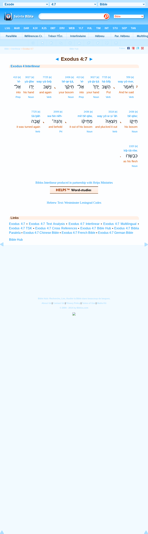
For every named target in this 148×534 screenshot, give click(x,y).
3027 (93, 77)
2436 (68, 77)
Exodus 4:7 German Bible (115, 232)
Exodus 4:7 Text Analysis (47, 223)
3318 (111, 111)
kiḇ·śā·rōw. (131, 150)
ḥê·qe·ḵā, (68, 81)
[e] (132, 77)
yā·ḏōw (29, 81)
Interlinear (15, 49)
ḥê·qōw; (133, 116)
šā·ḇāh (35, 116)
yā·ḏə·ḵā (93, 81)
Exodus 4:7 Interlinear (84, 223)
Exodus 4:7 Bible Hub (95, 228)
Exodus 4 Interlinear (25, 66)
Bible (6, 49)
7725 (104, 77)
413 (79, 77)
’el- (82, 81)
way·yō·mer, (126, 81)
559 (128, 77)
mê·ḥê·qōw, (85, 116)
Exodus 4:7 (17, 223)
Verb (131, 97)
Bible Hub (16, 239)
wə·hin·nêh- (54, 116)
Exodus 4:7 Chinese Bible (41, 232)
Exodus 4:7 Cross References (56, 228)
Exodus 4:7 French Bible (78, 232)
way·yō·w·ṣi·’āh (107, 116)
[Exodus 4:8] (143, 253)
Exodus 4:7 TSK (20, 228)
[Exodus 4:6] (5, 253)
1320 (131, 146)
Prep (81, 97)
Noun (96, 97)
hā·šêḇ (106, 81)
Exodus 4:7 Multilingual (119, 223)
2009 (56, 111)
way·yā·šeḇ (44, 81)
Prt (60, 131)
